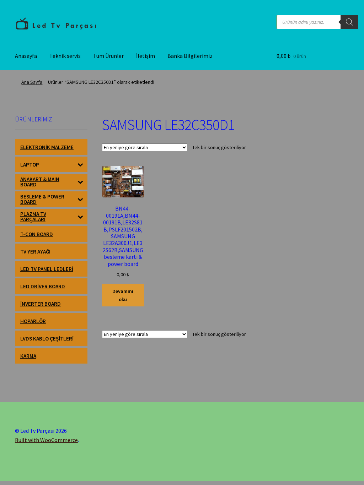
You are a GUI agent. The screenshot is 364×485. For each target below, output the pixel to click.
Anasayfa (26, 55)
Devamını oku (122, 295)
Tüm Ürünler (108, 55)
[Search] (349, 22)
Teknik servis (65, 55)
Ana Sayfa (31, 82)
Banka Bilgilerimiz (190, 55)
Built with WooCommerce (46, 439)
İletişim (145, 55)
